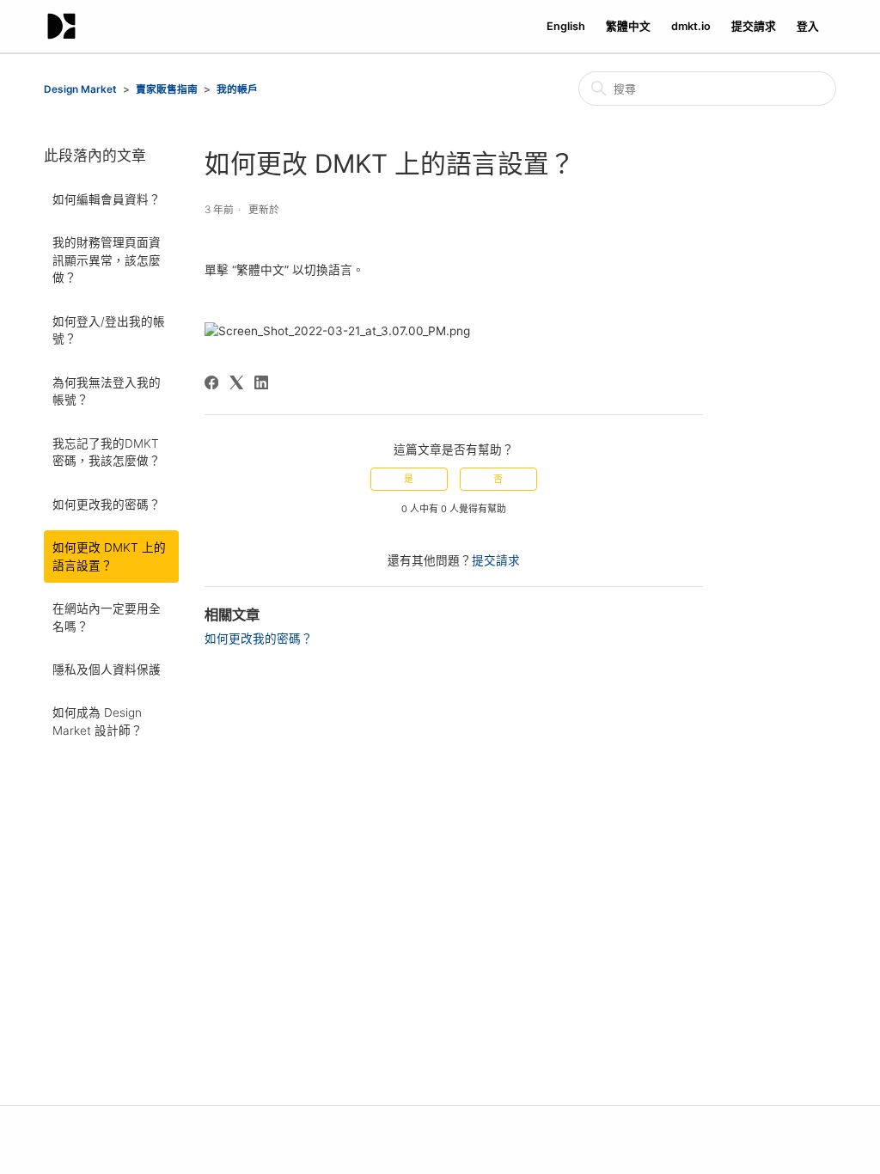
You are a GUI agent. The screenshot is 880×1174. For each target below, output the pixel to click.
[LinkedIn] (261, 382)
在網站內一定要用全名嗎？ (106, 617)
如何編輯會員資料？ (106, 199)
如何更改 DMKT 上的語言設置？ (109, 556)
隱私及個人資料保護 (106, 669)
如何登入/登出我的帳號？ (108, 330)
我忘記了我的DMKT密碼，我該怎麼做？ (106, 452)
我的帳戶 (237, 89)
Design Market (80, 89)
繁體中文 (628, 26)
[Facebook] (211, 382)
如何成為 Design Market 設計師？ (97, 721)
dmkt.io (691, 26)
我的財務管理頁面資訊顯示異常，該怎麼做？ (106, 259)
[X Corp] (236, 382)
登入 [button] (808, 26)
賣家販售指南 (167, 89)
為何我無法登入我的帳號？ (106, 391)
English (566, 26)
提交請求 (753, 26)
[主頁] (61, 26)
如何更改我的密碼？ (106, 504)
